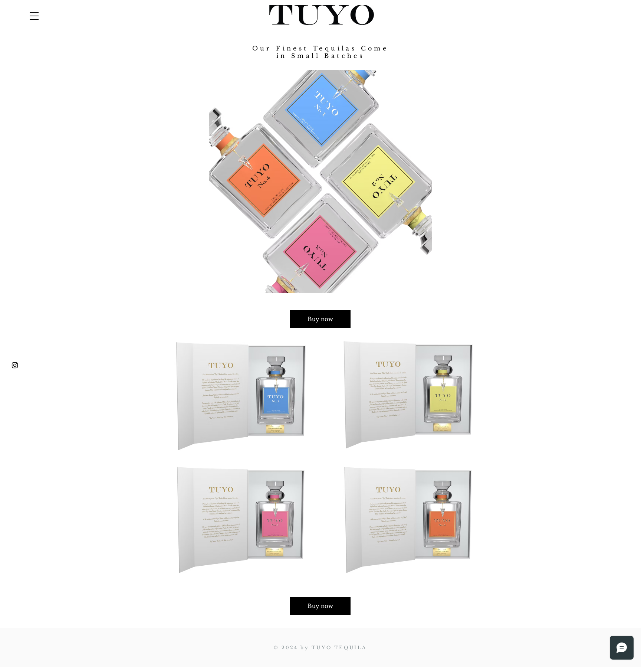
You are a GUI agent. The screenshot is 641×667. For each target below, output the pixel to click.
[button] (34, 16)
